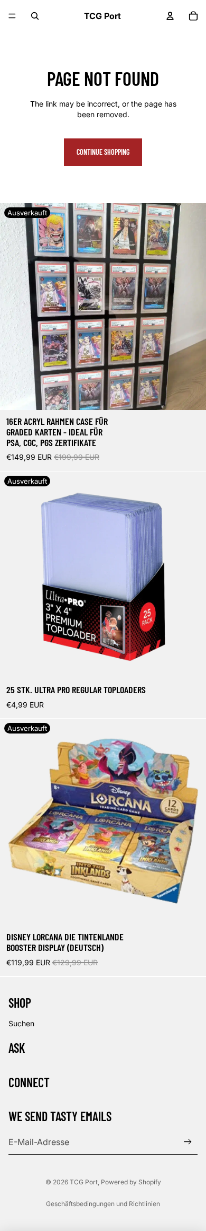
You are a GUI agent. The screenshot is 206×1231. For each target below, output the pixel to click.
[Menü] (12, 16)
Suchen (21, 1023)
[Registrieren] (188, 1141)
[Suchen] (34, 16)
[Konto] (170, 16)
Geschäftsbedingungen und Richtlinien (103, 1204)
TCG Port (84, 1182)
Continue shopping (103, 151)
